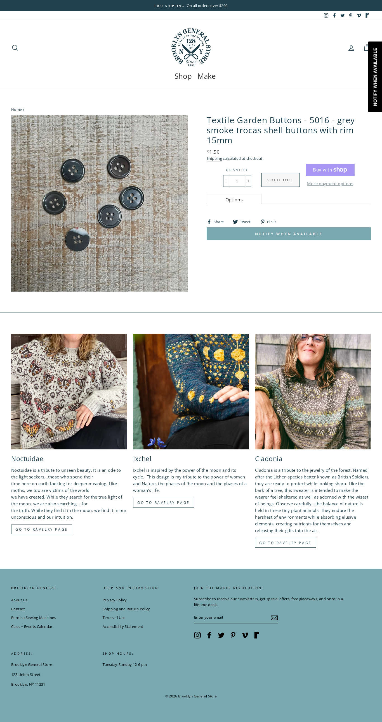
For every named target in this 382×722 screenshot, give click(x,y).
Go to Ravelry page (41, 529)
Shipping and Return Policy (126, 608)
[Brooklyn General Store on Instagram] (197, 635)
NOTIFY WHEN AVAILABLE (289, 233)
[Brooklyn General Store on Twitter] (221, 635)
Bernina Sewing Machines (33, 617)
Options (234, 200)
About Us (19, 599)
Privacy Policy (115, 599)
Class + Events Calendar (32, 626)
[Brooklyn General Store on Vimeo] (245, 635)
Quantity (237, 170)
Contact (18, 608)
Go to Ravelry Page (285, 542)
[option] (191, 5)
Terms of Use (114, 617)
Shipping (214, 158)
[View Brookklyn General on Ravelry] (367, 15)
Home (16, 109)
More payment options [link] (330, 183)
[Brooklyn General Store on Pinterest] (233, 635)
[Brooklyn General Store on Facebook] (209, 635)
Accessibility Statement (123, 626)
